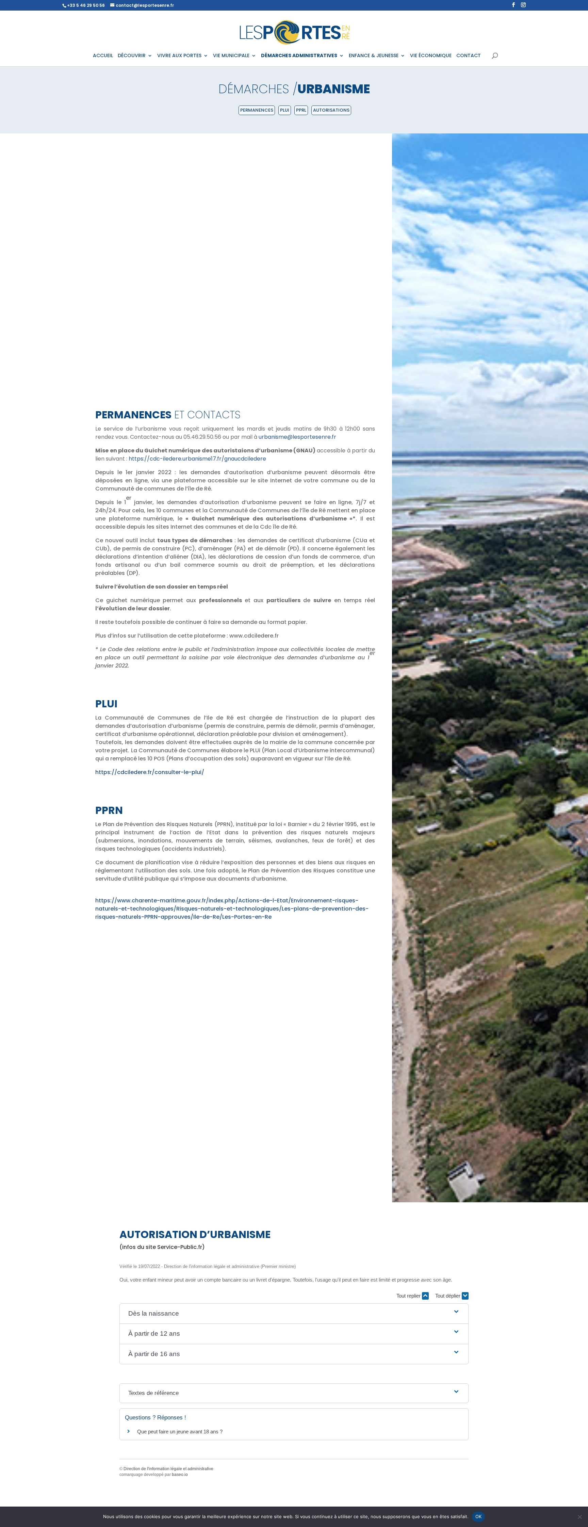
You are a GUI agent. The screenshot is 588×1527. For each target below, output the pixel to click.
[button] (293, 1314)
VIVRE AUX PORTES (179, 56)
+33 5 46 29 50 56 (86, 5)
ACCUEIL (103, 56)
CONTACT (468, 56)
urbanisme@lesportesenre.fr (297, 437)
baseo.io (180, 1474)
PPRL (301, 110)
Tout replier (409, 1296)
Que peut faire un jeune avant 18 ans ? (180, 1431)
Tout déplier (448, 1296)
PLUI (284, 110)
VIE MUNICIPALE (231, 56)
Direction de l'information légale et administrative (168, 1468)
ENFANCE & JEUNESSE (373, 56)
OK (478, 1516)
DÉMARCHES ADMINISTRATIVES (299, 56)
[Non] (579, 1516)
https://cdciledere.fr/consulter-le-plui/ (149, 772)
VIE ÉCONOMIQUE (431, 56)
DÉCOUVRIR (132, 56)
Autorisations (331, 110)
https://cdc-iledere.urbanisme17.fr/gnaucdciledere (197, 459)
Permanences (256, 110)
